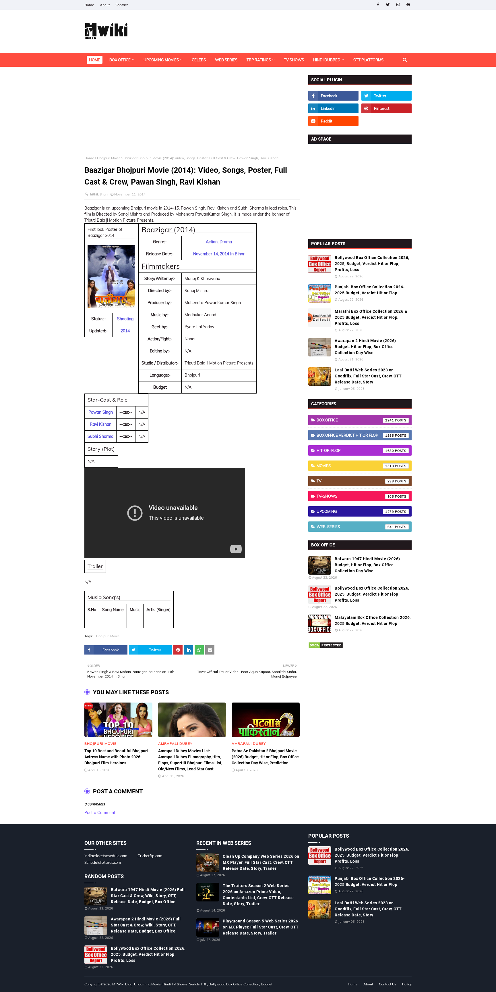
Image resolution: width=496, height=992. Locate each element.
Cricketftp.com (149, 855)
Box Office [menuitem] (120, 59)
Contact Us (387, 984)
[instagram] (398, 4)
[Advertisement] (192, 115)
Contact (121, 5)
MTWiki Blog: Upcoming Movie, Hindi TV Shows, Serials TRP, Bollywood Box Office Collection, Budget (192, 984)
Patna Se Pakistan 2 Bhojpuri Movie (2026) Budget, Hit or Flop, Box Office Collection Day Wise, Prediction (265, 757)
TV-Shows (355, 496)
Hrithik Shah (98, 194)
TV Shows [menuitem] (294, 59)
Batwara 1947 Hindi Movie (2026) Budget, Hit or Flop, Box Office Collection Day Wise (367, 565)
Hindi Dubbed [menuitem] (326, 59)
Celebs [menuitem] (199, 59)
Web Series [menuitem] (226, 59)
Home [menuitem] (94, 59)
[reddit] (333, 121)
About (105, 5)
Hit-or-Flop (355, 450)
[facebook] (377, 4)
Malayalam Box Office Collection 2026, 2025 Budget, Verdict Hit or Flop (373, 620)
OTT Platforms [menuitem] (368, 59)
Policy (407, 984)
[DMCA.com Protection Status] (325, 647)
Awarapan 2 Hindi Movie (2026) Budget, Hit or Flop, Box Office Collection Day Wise (365, 346)
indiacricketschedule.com (105, 855)
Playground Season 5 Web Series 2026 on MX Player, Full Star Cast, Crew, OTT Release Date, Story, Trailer (261, 927)
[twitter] (388, 4)
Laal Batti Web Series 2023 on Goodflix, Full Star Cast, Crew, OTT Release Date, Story (368, 376)
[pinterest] (408, 4)
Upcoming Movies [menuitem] (161, 59)
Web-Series (355, 526)
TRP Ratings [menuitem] (259, 59)
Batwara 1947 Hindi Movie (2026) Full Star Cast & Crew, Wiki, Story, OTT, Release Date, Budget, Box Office (148, 895)
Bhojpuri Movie (109, 158)
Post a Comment (99, 812)
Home (89, 5)
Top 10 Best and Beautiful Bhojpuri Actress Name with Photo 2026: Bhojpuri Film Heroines (116, 757)
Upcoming (355, 511)
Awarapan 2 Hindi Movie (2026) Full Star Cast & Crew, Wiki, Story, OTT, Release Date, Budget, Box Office (146, 925)
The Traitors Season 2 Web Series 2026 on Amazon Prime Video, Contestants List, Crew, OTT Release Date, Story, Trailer (258, 894)
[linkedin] (333, 108)
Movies (355, 465)
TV (355, 481)
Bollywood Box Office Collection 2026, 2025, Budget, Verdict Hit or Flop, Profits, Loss (372, 263)
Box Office (355, 420)
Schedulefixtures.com (102, 862)
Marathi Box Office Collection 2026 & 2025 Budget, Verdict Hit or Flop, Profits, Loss (371, 317)
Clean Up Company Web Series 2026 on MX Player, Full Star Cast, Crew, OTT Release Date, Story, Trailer (261, 862)
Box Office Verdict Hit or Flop (355, 435)
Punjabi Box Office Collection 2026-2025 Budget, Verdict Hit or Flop (370, 290)
